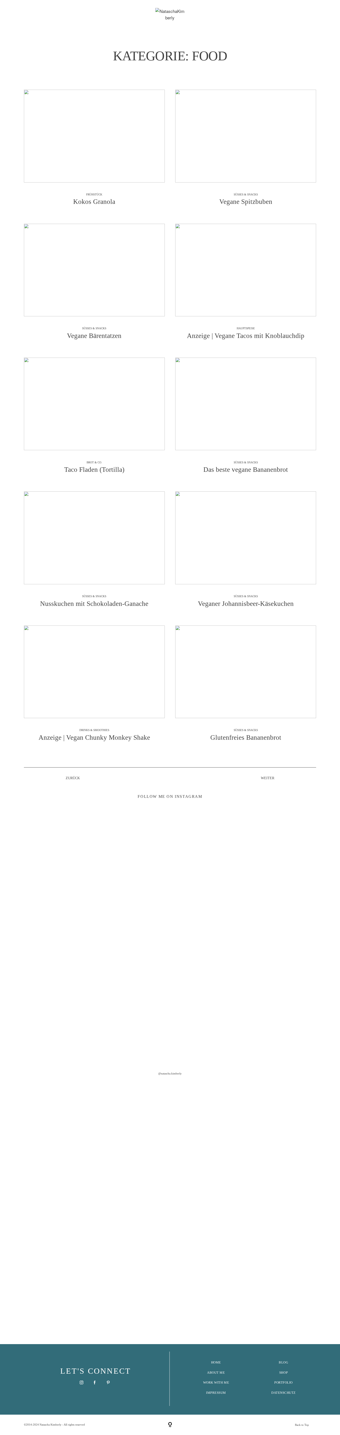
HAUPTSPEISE (246, 328)
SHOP (283, 1372)
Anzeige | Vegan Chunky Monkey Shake (94, 687)
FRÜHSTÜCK (94, 194)
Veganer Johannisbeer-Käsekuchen (245, 553)
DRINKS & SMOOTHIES (94, 730)
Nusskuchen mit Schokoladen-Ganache (94, 553)
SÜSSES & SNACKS (246, 194)
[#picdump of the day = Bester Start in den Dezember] (81, 855)
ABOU (212, 1372)
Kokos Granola (94, 151)
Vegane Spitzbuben (245, 151)
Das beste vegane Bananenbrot (245, 419)
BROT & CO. (94, 462)
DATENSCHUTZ (283, 1393)
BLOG (283, 1362)
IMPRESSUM (216, 1393)
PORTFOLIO (283, 1382)
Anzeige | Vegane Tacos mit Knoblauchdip (245, 285)
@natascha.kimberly (170, 1073)
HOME (216, 1362)
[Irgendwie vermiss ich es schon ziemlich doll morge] (140, 903)
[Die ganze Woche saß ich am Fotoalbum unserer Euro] (199, 900)
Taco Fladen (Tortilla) (94, 419)
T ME (221, 1372)
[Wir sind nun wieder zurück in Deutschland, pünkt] (258, 989)
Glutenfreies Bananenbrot (245, 687)
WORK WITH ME (216, 1382)
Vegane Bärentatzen (94, 285)
